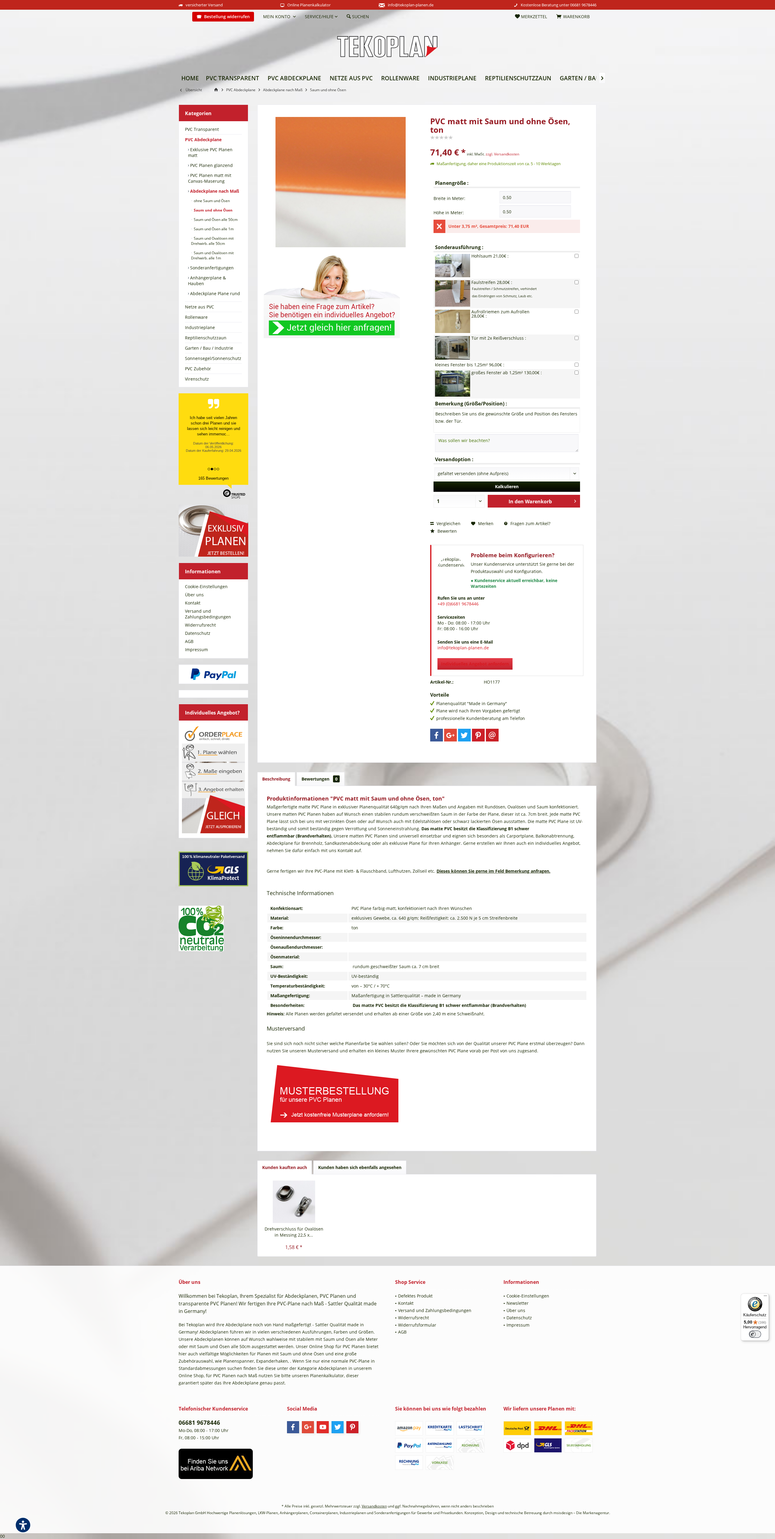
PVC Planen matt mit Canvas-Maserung (209, 178)
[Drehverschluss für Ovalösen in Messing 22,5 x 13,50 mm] (294, 1202)
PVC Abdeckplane (203, 139)
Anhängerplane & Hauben (207, 280)
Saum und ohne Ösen (212, 210)
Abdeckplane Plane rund (214, 293)
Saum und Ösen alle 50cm (215, 219)
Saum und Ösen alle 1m (213, 229)
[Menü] (765, 1297)
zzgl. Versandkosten (502, 154)
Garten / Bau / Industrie (209, 348)
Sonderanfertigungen (211, 268)
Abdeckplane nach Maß (214, 191)
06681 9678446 (583, 5)
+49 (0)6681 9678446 (458, 604)
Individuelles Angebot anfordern (475, 664)
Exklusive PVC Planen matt (210, 152)
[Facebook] (436, 735)
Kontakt (192, 603)
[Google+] (450, 735)
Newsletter (517, 1303)
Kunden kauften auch (284, 1167)
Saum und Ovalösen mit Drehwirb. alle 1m (212, 255)
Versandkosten (374, 1506)
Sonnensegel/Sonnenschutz (213, 358)
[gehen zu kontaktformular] (340, 292)
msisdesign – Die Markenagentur (581, 1512)
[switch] (755, 1334)
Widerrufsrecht (200, 625)
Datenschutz (197, 633)
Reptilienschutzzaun (205, 338)
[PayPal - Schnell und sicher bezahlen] (213, 674)
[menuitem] (183, 16)
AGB (189, 641)
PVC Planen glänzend (211, 165)
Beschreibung (276, 779)
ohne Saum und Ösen (211, 200)
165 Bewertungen (213, 478)
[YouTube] (323, 1427)
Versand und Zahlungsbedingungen (208, 614)
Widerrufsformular (417, 1325)
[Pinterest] (478, 735)
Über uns (194, 595)
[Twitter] (464, 735)
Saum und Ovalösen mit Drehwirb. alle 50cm (212, 241)
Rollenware (196, 317)
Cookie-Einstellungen (206, 586)
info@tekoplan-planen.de (411, 5)
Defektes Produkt (415, 1296)
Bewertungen (320, 779)
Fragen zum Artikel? (529, 523)
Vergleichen (447, 523)
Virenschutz (197, 379)
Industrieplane (200, 327)
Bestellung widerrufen (227, 16)
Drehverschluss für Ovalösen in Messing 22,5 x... (294, 1232)
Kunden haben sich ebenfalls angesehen (359, 1167)
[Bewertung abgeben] (507, 144)
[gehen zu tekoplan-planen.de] (217, 90)
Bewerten (446, 531)
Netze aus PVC (199, 307)
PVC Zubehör (198, 368)
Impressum (196, 649)
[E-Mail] (492, 735)
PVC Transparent (202, 129)
